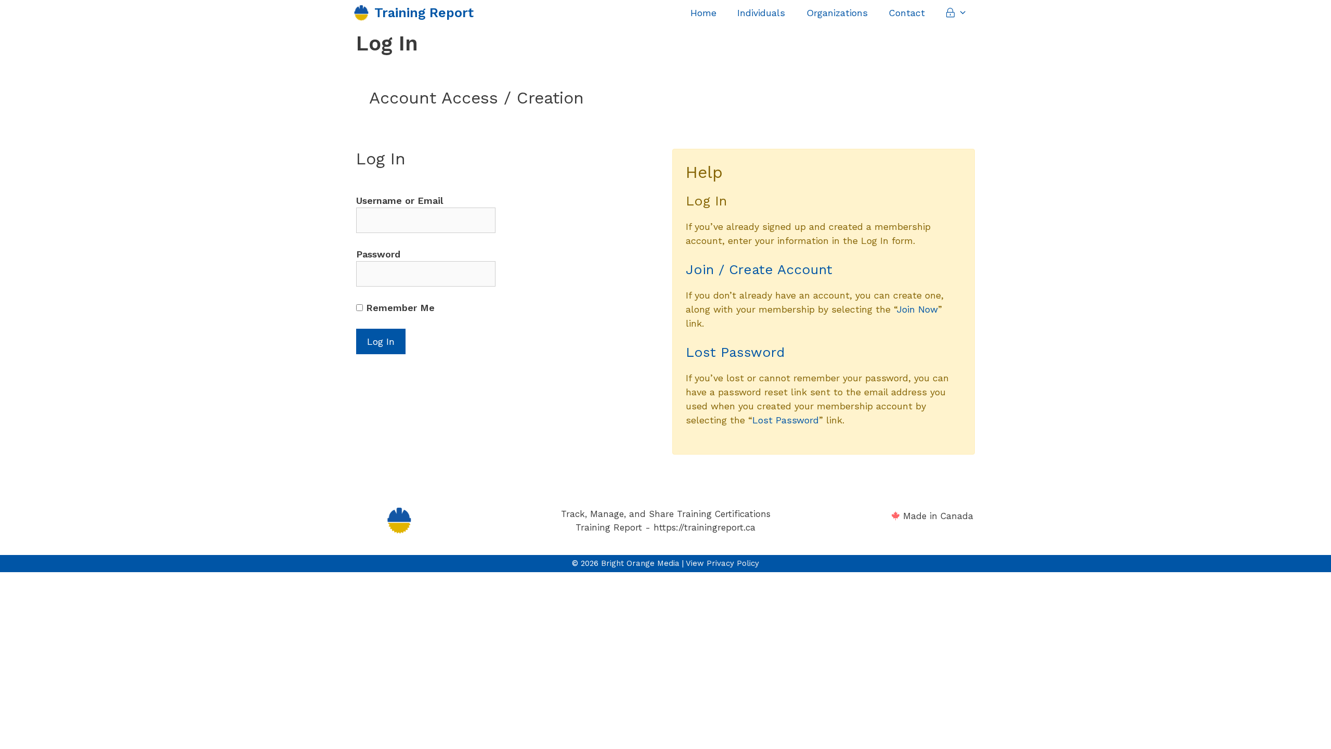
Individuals (761, 12)
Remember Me (399, 307)
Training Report (424, 12)
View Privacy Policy (722, 563)
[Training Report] (364, 13)
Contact (907, 12)
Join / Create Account (759, 269)
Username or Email (399, 200)
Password (378, 254)
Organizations (837, 12)
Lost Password (735, 352)
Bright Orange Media (640, 563)
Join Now (917, 309)
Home (703, 12)
